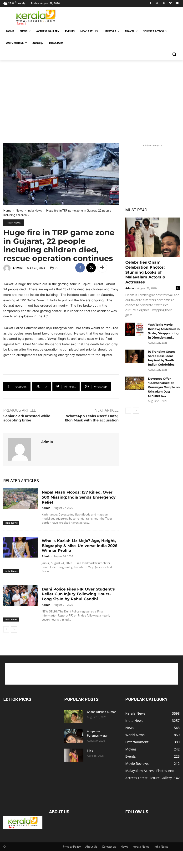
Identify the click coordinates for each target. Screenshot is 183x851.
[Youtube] (177, 3)
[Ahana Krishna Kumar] (73, 716)
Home (7, 210)
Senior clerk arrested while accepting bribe (26, 418)
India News (34, 210)
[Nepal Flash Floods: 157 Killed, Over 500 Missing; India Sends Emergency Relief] (20, 498)
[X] (164, 3)
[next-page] (14, 629)
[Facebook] (150, 3)
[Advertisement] (124, 17)
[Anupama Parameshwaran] (73, 736)
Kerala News (140, 847)
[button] (174, 54)
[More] (102, 267)
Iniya (90, 750)
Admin (18, 268)
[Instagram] (157, 3)
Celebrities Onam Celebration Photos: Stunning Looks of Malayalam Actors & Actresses (145, 272)
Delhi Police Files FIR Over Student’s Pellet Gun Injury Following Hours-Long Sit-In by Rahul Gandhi (78, 594)
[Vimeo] (170, 3)
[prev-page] (6, 629)
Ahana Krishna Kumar (101, 712)
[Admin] (7, 268)
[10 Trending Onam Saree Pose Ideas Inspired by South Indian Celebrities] (134, 356)
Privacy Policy (72, 847)
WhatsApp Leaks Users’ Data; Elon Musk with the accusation (92, 418)
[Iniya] (73, 755)
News (19, 210)
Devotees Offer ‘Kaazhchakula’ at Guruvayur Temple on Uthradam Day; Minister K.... (164, 387)
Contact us (109, 847)
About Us (91, 847)
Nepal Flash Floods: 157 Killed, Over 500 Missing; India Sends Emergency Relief (79, 497)
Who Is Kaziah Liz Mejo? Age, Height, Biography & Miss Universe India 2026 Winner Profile (79, 545)
